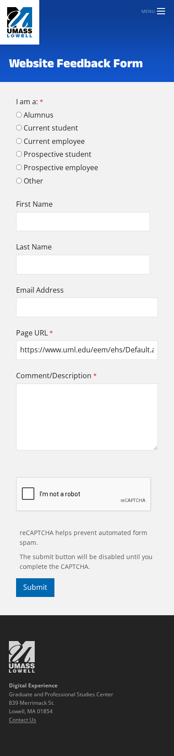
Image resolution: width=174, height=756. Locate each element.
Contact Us (22, 719)
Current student (51, 128)
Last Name (34, 247)
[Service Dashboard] (19, 22)
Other (33, 181)
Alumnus (39, 115)
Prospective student (57, 154)
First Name (34, 204)
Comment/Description (53, 375)
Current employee (54, 141)
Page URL (32, 333)
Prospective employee (61, 167)
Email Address (40, 290)
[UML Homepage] (22, 670)
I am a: (27, 101)
